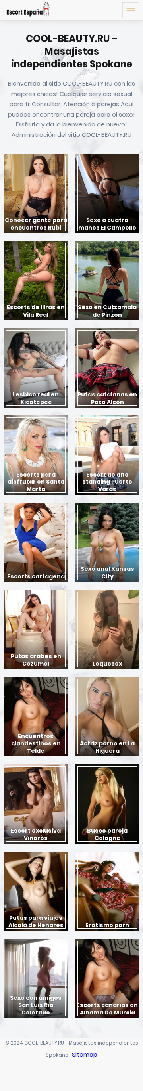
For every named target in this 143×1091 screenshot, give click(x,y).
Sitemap (84, 1054)
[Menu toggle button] (130, 10)
